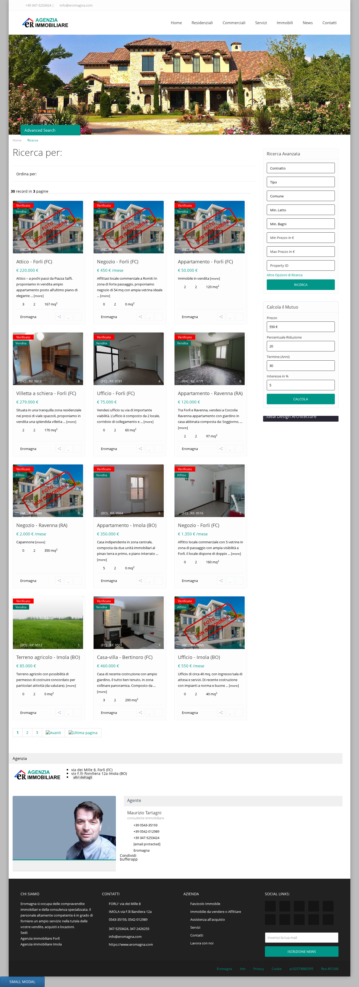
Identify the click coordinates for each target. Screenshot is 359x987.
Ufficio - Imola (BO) (199, 657)
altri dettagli (82, 777)
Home (176, 22)
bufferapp (129, 859)
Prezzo (272, 318)
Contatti (329, 22)
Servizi (261, 22)
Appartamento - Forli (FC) (205, 261)
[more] (38, 296)
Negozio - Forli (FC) (117, 261)
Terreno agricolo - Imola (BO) (48, 657)
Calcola (300, 399)
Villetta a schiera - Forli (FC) (46, 393)
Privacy (258, 968)
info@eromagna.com (76, 5)
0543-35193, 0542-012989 (128, 919)
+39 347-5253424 (38, 5)
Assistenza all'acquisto (207, 919)
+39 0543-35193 (145, 825)
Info (242, 968)
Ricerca (300, 284)
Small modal (22, 981)
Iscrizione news (302, 951)
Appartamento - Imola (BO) (126, 525)
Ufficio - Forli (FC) (116, 393)
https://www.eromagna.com (131, 944)
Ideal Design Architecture (291, 416)
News (308, 22)
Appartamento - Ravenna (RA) (210, 393)
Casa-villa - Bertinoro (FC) (124, 657)
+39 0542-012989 (146, 831)
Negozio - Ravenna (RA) (41, 525)
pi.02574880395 (301, 968)
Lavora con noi (201, 943)
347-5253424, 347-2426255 (129, 928)
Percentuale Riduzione (284, 337)
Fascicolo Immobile (205, 903)
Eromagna (28, 316)
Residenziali (202, 22)
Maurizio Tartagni (144, 813)
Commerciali (234, 22)
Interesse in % (278, 376)
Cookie (277, 968)
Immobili (285, 22)
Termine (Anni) (278, 357)
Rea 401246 (330, 968)
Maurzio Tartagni (53, 827)
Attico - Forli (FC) (34, 261)
